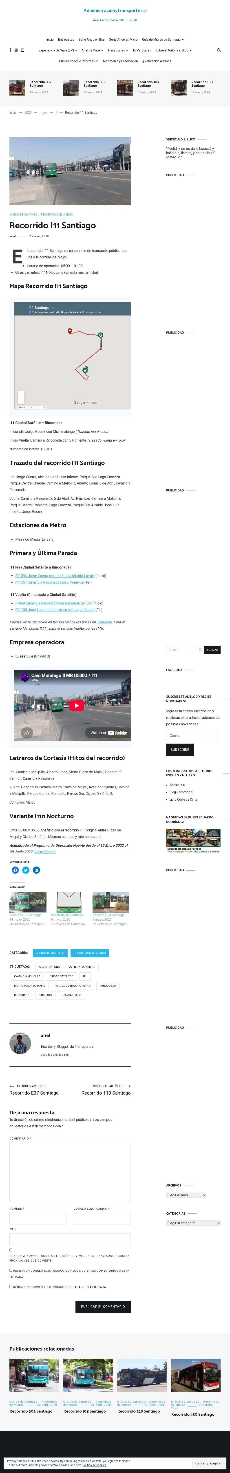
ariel (12, 236)
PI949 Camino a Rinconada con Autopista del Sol (53, 603)
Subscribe (180, 749)
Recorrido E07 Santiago (34, 1090)
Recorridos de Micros (57, 214)
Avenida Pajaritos (82, 967)
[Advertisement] (193, 249)
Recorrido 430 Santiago (193, 1414)
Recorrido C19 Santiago (94, 83)
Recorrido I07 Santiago (25, 915)
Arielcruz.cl (177, 785)
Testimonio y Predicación (120, 61)
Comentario (20, 1138)
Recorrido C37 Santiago (40, 83)
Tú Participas (142, 50)
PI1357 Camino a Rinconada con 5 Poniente (49, 582)
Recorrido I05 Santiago (67, 915)
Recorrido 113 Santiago (106, 1090)
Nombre (16, 1208)
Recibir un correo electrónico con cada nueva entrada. (60, 1287)
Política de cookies (94, 1465)
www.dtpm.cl (44, 852)
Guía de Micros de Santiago (161, 39)
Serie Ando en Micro (123, 39)
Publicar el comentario (103, 1307)
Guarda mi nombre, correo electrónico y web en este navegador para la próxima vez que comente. (69, 1258)
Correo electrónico (92, 1208)
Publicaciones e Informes (77, 61)
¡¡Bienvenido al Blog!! (156, 61)
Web (12, 1229)
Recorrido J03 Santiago (84, 1411)
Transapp (104, 622)
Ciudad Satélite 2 (62, 976)
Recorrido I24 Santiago (109, 915)
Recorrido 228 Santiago (138, 1411)
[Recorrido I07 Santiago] (27, 902)
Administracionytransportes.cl (115, 11)
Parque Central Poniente (73, 985)
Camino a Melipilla (27, 976)
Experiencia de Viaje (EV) (56, 50)
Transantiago (71, 995)
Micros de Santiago (23, 214)
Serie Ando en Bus (92, 39)
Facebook (174, 670)
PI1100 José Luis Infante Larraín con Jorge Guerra (55, 610)
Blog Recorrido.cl (181, 792)
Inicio (50, 39)
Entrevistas (66, 39)
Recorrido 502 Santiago (31, 1411)
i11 (85, 976)
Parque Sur (108, 985)
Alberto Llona (49, 967)
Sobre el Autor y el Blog (171, 50)
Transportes (116, 50)
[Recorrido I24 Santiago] (111, 902)
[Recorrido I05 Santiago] (69, 902)
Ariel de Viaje (91, 50)
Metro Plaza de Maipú (29, 985)
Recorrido (21, 995)
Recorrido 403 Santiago (148, 83)
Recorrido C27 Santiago (202, 83)
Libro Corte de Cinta (183, 799)
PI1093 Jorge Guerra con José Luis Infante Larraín (55, 576)
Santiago (45, 995)
